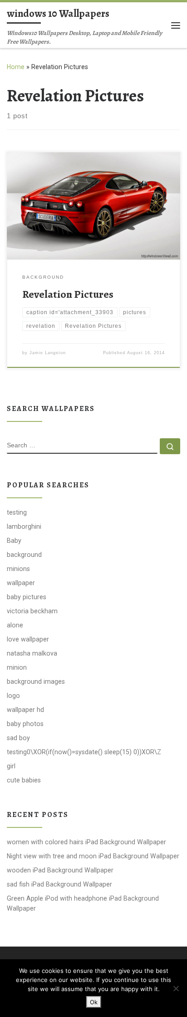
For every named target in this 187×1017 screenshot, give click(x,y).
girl (11, 766)
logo (13, 695)
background (24, 554)
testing (17, 512)
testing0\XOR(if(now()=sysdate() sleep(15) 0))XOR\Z (84, 752)
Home (16, 66)
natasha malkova (32, 653)
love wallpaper (28, 639)
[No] (175, 988)
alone (15, 625)
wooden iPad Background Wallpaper (60, 870)
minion (17, 667)
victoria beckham (32, 611)
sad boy (18, 737)
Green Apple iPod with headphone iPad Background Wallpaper (83, 903)
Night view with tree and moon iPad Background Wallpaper (93, 856)
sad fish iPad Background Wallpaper (59, 884)
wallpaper (21, 582)
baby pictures (26, 597)
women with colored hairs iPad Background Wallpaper (86, 842)
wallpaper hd (25, 709)
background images (36, 681)
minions (18, 568)
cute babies (24, 780)
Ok (94, 1002)
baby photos (25, 723)
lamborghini (24, 526)
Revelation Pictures (67, 294)
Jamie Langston (48, 353)
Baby (14, 540)
